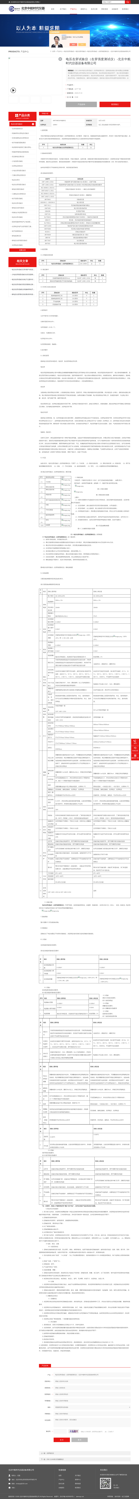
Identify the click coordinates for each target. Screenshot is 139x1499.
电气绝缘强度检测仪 (19, 142)
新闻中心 (84, 9)
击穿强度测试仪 (17, 128)
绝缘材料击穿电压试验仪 (20, 133)
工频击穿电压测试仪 (19, 175)
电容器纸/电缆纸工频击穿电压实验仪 (24, 147)
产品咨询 (81, 104)
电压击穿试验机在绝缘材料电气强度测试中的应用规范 (23, 289)
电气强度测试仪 (17, 231)
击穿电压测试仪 (17, 166)
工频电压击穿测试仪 (19, 194)
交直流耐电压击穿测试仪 (20, 138)
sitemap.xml (80, 1496)
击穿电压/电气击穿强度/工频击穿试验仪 (24, 226)
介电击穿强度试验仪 (19, 170)
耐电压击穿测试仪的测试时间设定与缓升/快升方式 (23, 294)
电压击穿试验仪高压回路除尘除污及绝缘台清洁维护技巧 (23, 284)
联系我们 (125, 9)
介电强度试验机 (17, 161)
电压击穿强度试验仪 (19, 184)
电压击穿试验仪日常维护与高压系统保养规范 (23, 269)
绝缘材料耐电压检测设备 (20, 152)
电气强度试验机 (17, 198)
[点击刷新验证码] (74, 1431)
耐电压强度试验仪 (18, 189)
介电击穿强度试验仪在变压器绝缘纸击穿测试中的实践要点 (23, 274)
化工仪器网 (125, 1496)
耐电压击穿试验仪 (18, 208)
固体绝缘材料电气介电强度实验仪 (23, 222)
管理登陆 (110, 1496)
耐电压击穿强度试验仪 (19, 240)
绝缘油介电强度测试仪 (19, 212)
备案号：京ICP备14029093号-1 (64, 1496)
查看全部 (22, 250)
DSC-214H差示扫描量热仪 (55, 1459)
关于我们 (63, 9)
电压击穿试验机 (17, 217)
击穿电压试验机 (17, 245)
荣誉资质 (104, 9)
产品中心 (73, 9)
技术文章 (94, 9)
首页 (52, 9)
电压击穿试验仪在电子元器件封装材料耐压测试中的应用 (23, 279)
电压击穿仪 (16, 180)
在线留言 (115, 9)
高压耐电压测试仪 (18, 156)
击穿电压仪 (50, 1453)
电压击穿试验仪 (69, 51)
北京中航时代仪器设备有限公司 (27, 2)
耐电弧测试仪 (16, 236)
